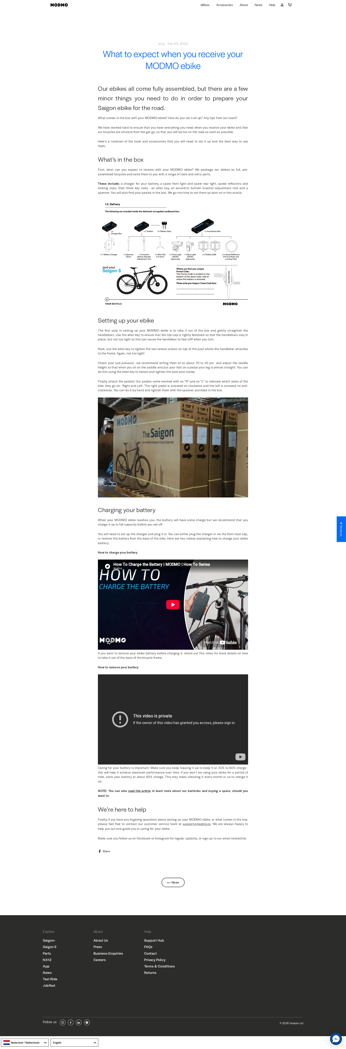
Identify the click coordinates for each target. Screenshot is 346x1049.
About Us (101, 940)
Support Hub (154, 940)
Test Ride (50, 978)
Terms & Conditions (159, 966)
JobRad (49, 985)
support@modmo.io (197, 824)
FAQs (148, 946)
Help (272, 5)
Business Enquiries (108, 953)
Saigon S (49, 946)
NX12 (47, 959)
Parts (47, 953)
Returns (150, 972)
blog (161, 43)
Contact (150, 953)
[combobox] (25, 1043)
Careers (100, 959)
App (46, 966)
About (244, 5)
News (259, 5)
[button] (336, 1039)
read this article (139, 791)
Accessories (224, 5)
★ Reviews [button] (341, 529)
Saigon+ (49, 940)
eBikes (205, 5)
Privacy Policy (155, 959)
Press (98, 946)
